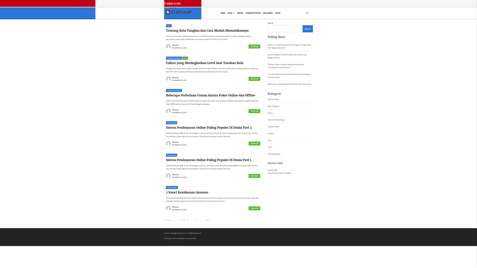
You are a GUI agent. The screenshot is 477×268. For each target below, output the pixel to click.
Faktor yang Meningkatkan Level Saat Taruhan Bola (204, 63)
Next (207, 220)
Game (270, 113)
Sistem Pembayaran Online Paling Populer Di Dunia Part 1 (208, 160)
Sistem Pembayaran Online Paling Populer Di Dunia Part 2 (209, 128)
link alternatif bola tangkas (279, 173)
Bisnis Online (273, 99)
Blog (230, 13)
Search (270, 23)
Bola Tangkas (273, 106)
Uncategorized (274, 154)
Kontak (240, 13)
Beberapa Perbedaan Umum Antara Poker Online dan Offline (210, 95)
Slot (269, 140)
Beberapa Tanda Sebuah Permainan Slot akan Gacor (290, 84)
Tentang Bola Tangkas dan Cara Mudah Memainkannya (207, 31)
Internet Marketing (276, 119)
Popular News (273, 126)
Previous (167, 220)
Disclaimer (268, 13)
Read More (254, 46)
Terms (277, 13)
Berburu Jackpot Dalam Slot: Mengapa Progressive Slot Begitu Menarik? (289, 46)
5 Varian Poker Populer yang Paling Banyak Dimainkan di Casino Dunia (286, 66)
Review (271, 133)
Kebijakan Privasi (253, 13)
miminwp (175, 45)
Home (223, 13)
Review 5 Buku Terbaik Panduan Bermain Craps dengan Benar (287, 56)
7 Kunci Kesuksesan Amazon (187, 192)
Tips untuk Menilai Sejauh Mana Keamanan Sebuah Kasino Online (289, 75)
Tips (269, 147)
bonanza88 (272, 170)
